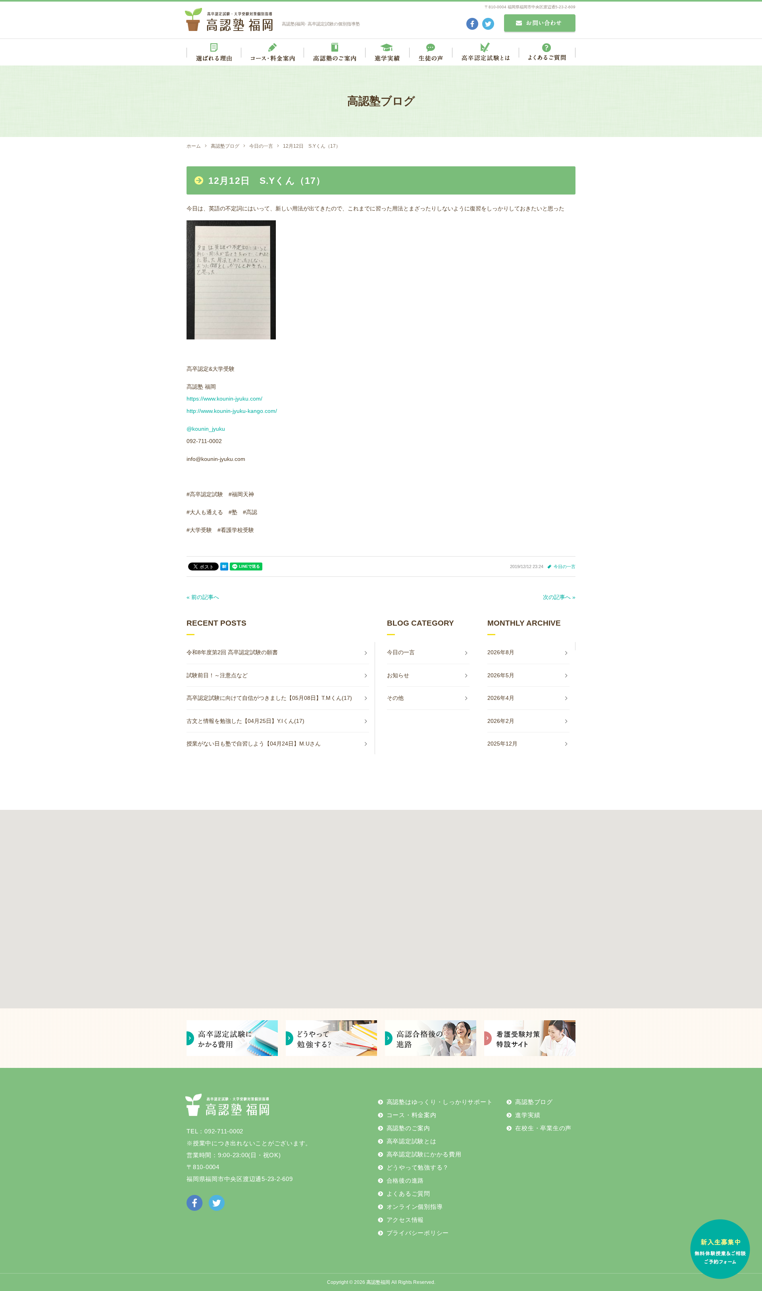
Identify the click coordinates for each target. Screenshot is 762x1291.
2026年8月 (500, 652)
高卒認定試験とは (412, 1141)
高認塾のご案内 (408, 1128)
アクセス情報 (405, 1219)
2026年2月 (500, 721)
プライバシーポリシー (418, 1232)
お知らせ (398, 675)
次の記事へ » (559, 597)
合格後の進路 (405, 1180)
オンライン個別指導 (415, 1206)
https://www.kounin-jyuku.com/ (224, 398)
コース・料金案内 (412, 1115)
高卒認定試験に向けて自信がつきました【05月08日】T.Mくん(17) (269, 698)
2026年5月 (500, 675)
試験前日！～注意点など (217, 675)
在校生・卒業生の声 (543, 1128)
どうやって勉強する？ (418, 1167)
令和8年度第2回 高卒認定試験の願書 (232, 652)
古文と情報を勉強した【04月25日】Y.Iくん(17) (245, 721)
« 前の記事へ (203, 597)
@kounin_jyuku (206, 429)
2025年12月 (502, 743)
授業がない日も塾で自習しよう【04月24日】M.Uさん (254, 743)
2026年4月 (500, 698)
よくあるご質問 (408, 1193)
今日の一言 (564, 566)
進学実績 (527, 1115)
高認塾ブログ (534, 1101)
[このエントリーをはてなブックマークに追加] (224, 566)
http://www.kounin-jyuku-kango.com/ (232, 411)
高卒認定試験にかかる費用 (424, 1154)
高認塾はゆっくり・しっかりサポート (440, 1101)
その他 (395, 698)
